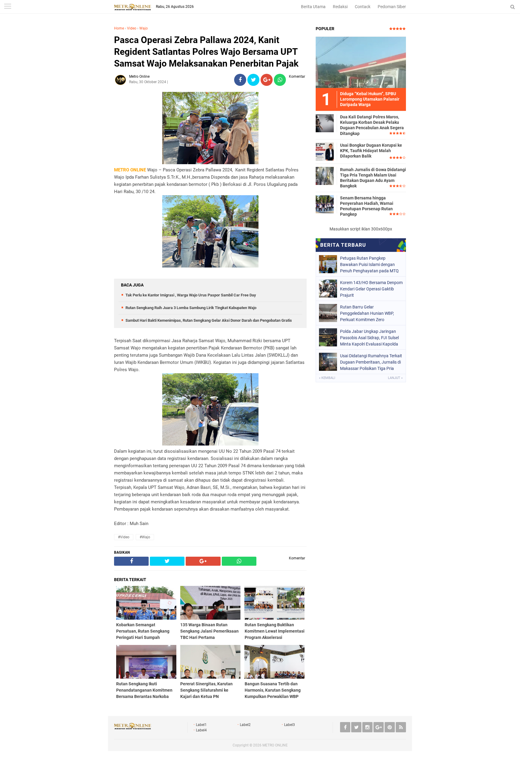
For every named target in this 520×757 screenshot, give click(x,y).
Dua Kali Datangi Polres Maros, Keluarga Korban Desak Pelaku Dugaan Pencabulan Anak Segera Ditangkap (372, 125)
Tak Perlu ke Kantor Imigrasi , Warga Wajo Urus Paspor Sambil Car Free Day (190, 295)
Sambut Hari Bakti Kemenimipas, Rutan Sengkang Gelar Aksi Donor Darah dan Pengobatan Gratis (208, 320)
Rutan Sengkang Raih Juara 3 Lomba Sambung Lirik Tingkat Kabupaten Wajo (190, 307)
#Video (123, 537)
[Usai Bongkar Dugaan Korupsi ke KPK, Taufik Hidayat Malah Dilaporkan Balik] (325, 151)
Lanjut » (395, 378)
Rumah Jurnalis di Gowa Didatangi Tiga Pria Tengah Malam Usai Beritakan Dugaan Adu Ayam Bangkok (373, 178)
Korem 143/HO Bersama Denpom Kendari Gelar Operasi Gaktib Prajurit (371, 289)
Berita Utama (313, 6)
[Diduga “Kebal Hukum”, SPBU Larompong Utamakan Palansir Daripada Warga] (361, 62)
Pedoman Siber (392, 6)
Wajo (143, 28)
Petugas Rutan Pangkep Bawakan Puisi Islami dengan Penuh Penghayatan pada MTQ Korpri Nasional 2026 (369, 264)
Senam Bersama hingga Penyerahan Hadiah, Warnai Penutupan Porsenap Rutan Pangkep (366, 206)
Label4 (201, 730)
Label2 (245, 725)
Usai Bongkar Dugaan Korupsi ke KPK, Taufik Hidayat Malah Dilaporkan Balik (371, 150)
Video (131, 28)
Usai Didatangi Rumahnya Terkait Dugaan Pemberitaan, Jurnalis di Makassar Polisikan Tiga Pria (371, 362)
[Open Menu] (7, 7)
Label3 (289, 725)
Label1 (201, 725)
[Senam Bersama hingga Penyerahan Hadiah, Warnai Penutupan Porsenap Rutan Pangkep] (325, 204)
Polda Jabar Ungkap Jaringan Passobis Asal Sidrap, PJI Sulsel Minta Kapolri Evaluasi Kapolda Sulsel (369, 337)
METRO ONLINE (275, 745)
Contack (362, 6)
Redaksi (340, 6)
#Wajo (145, 537)
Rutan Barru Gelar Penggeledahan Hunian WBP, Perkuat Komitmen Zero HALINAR (367, 313)
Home (119, 28)
